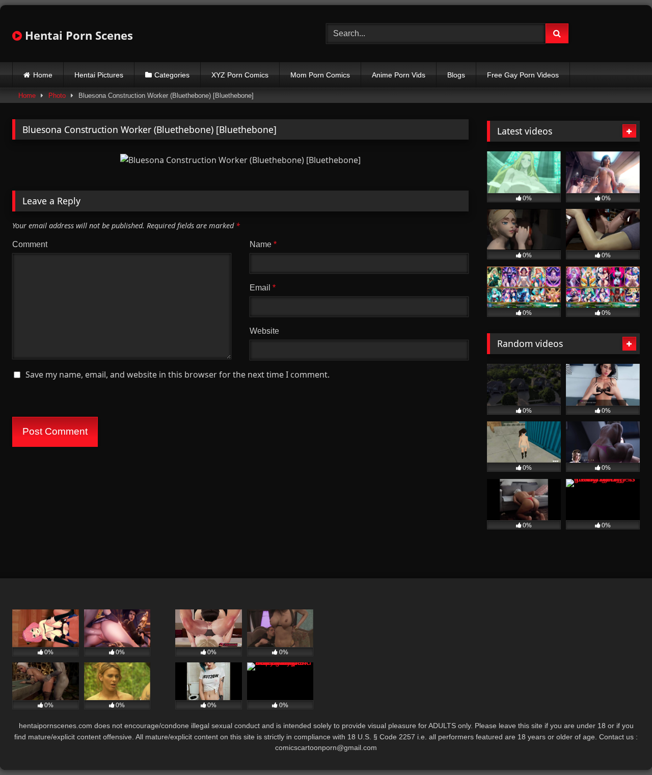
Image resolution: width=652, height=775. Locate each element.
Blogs (456, 75)
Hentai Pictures (98, 75)
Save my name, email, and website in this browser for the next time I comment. (177, 374)
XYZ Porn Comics (239, 75)
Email (263, 287)
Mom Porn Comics (320, 75)
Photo (57, 95)
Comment (29, 244)
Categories (171, 75)
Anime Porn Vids (398, 75)
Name (263, 244)
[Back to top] (620, 745)
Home (42, 75)
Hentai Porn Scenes (77, 35)
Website (264, 331)
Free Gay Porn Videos (523, 75)
